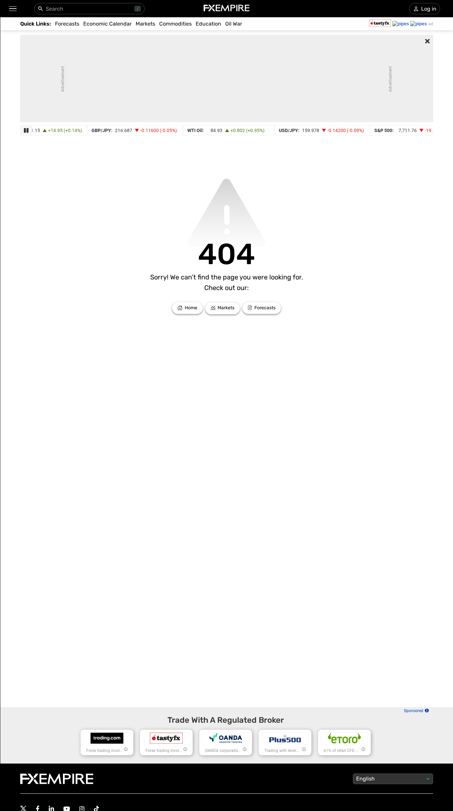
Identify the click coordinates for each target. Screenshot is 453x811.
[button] (12, 9)
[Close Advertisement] (427, 41)
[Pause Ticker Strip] (26, 130)
